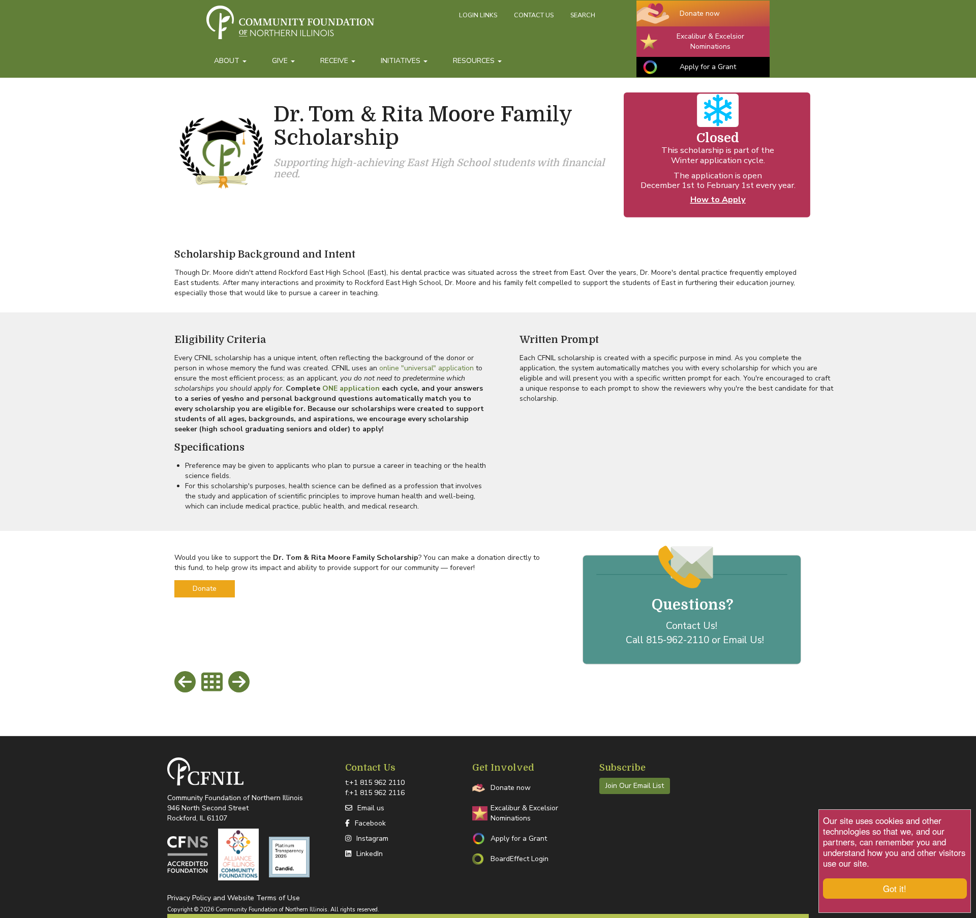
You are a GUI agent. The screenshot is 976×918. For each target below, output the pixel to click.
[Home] (328, 27)
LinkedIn (369, 854)
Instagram (372, 838)
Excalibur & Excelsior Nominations (710, 41)
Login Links (478, 15)
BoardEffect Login (519, 859)
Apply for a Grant (708, 67)
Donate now (700, 13)
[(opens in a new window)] (187, 854)
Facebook (370, 823)
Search (582, 15)
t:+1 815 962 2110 (375, 782)
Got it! (894, 888)
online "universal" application (426, 368)
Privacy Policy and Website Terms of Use (233, 898)
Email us (370, 808)
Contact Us (534, 15)
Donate (205, 588)
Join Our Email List (634, 785)
